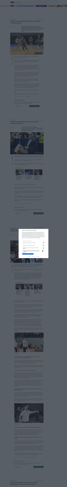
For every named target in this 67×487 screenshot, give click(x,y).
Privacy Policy (38, 256)
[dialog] (33, 243)
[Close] (47, 230)
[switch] (43, 242)
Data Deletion (29, 256)
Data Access (33, 256)
